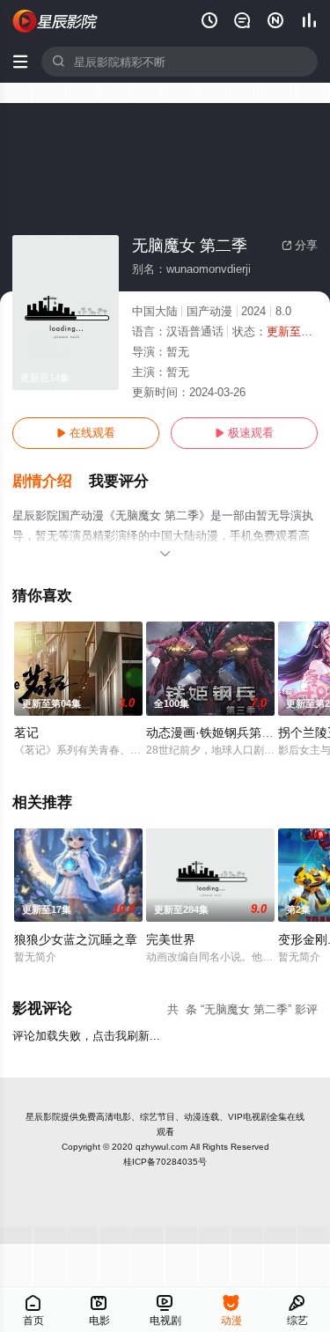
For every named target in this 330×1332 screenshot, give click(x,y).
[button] (50, 481)
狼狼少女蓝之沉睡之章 (75, 939)
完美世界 (170, 939)
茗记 (26, 732)
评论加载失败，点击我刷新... (86, 1035)
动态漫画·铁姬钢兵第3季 (213, 732)
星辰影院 (43, 1117)
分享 (300, 245)
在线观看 (85, 432)
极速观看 (244, 432)
